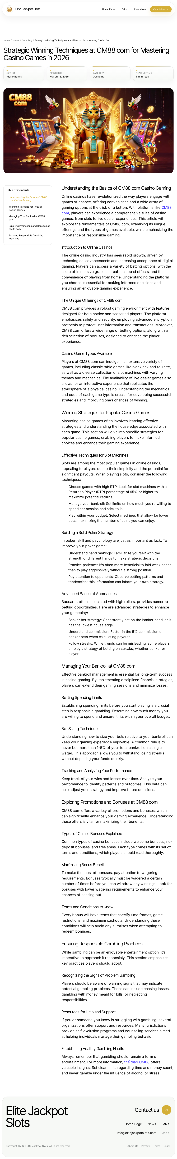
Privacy (145, 1145)
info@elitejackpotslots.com (136, 1133)
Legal (167, 1145)
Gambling (27, 40)
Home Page (133, 1124)
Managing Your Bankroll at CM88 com (27, 218)
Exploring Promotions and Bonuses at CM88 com (29, 228)
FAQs (165, 1124)
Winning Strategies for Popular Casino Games (25, 208)
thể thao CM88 (137, 1062)
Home (6, 40)
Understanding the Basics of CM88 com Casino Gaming (28, 199)
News (16, 40)
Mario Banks (14, 76)
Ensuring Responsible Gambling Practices (26, 237)
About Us (132, 1145)
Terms (156, 1145)
